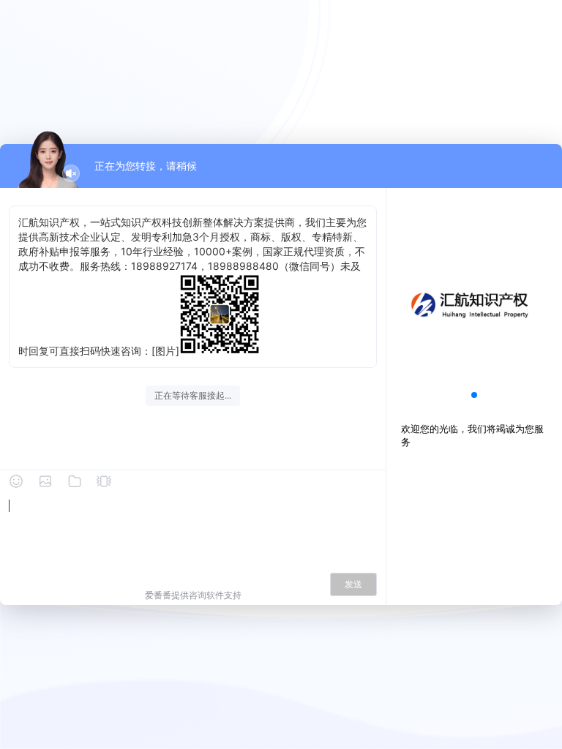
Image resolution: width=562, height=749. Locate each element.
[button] (474, 395)
